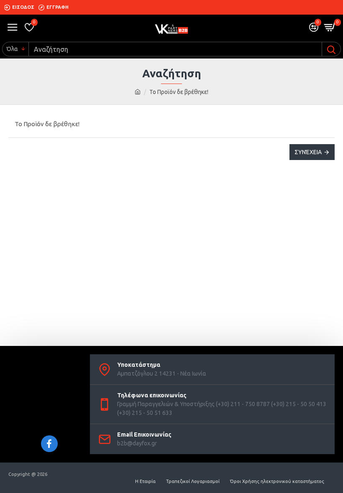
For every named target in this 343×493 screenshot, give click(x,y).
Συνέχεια (308, 152)
